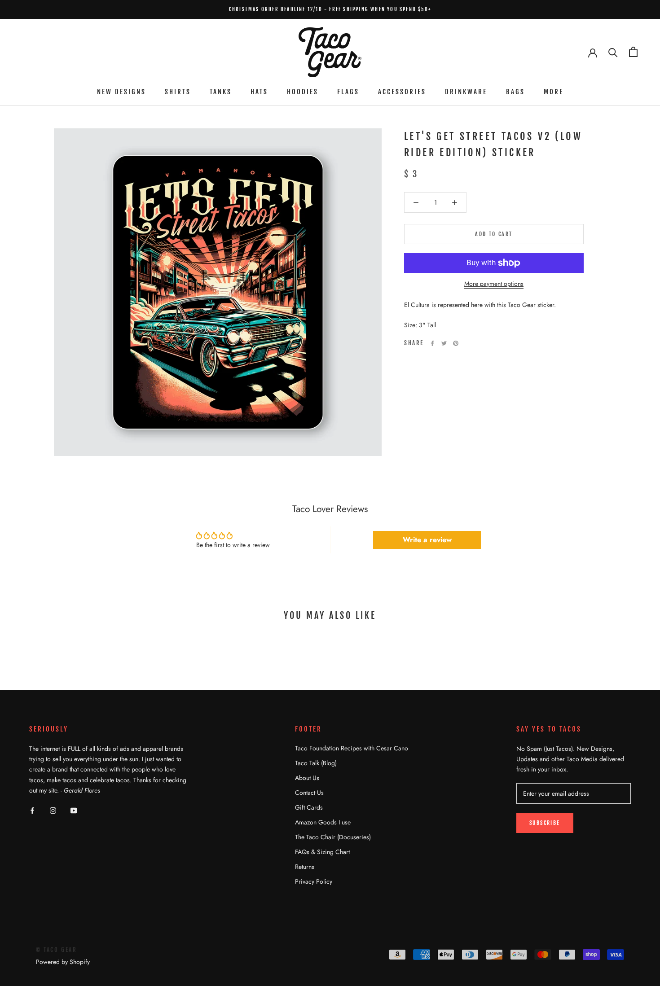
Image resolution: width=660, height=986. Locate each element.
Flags (348, 92)
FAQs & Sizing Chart (322, 851)
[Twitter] (444, 343)
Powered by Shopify (63, 961)
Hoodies (302, 92)
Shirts (178, 92)
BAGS (515, 92)
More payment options (494, 283)
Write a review (427, 540)
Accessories (402, 92)
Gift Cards (309, 807)
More (553, 92)
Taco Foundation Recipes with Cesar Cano (351, 748)
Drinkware (466, 92)
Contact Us (309, 792)
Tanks (221, 92)
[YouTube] (73, 810)
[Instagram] (53, 810)
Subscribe (544, 822)
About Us (307, 777)
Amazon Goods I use (323, 822)
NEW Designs (121, 92)
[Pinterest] (455, 343)
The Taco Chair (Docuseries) (333, 837)
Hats (259, 92)
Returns (304, 866)
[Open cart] (633, 52)
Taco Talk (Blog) (316, 762)
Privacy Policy (313, 881)
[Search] (613, 52)
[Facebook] (432, 343)
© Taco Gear (56, 949)
